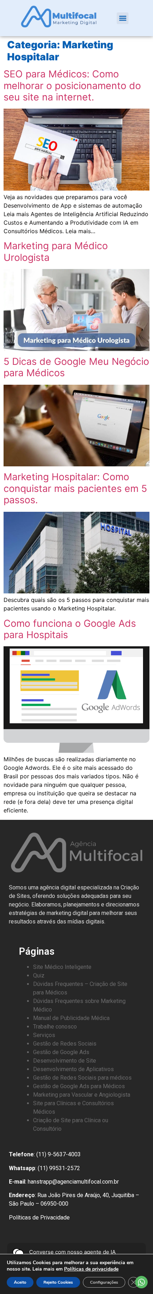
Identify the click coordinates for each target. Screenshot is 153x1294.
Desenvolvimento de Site (64, 1060)
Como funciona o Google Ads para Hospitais (70, 629)
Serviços (44, 1035)
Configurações (104, 1282)
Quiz (38, 975)
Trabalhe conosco (55, 1026)
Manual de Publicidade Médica (71, 1018)
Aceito (20, 1282)
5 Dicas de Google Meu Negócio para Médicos (76, 367)
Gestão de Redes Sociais (64, 1043)
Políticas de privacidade (91, 1269)
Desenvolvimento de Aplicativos (73, 1069)
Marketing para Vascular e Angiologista (81, 1094)
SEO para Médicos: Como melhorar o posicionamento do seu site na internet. (72, 85)
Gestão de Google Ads (61, 1052)
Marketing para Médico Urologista (56, 251)
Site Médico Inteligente (62, 967)
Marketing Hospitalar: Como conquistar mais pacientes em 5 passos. (75, 488)
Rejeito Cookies (58, 1282)
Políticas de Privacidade (39, 1217)
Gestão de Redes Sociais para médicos (82, 1077)
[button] (122, 18)
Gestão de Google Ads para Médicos (79, 1086)
